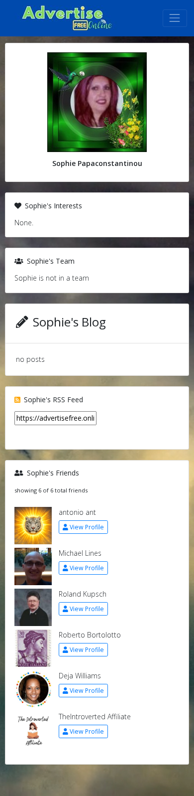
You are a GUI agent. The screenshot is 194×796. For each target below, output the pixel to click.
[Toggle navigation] (175, 18)
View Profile (87, 527)
